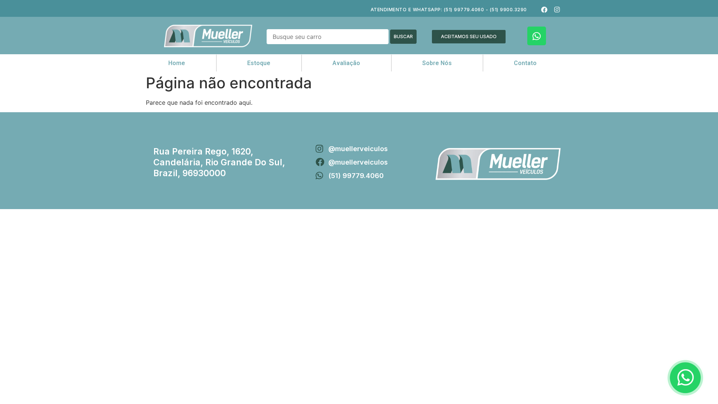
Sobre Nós (437, 63)
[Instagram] (556, 9)
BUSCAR (403, 36)
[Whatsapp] (536, 36)
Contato (525, 63)
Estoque (258, 63)
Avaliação (346, 63)
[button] (469, 36)
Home (176, 63)
